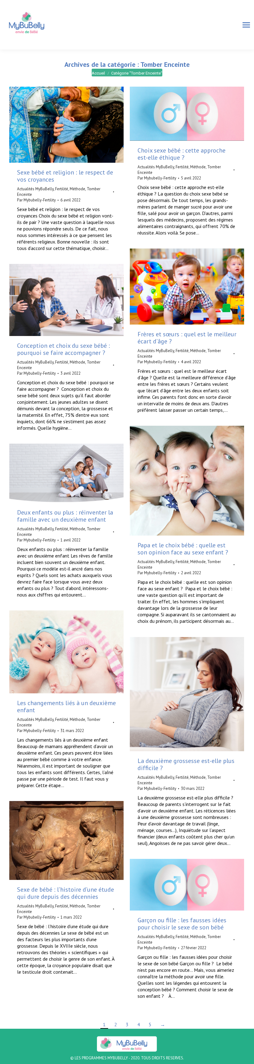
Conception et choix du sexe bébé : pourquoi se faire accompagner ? (63, 349)
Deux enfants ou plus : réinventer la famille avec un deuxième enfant (65, 515)
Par (36, 200)
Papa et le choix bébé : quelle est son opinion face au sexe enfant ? (184, 548)
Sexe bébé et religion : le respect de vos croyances (65, 175)
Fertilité (61, 189)
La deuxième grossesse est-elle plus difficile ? (186, 764)
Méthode (77, 189)
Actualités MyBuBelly (35, 189)
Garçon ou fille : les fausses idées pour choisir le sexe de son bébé (182, 923)
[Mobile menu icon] (246, 24)
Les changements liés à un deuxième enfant (66, 706)
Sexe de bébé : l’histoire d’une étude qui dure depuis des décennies (65, 893)
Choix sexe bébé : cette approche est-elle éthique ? (182, 154)
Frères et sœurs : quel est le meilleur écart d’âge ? (187, 337)
